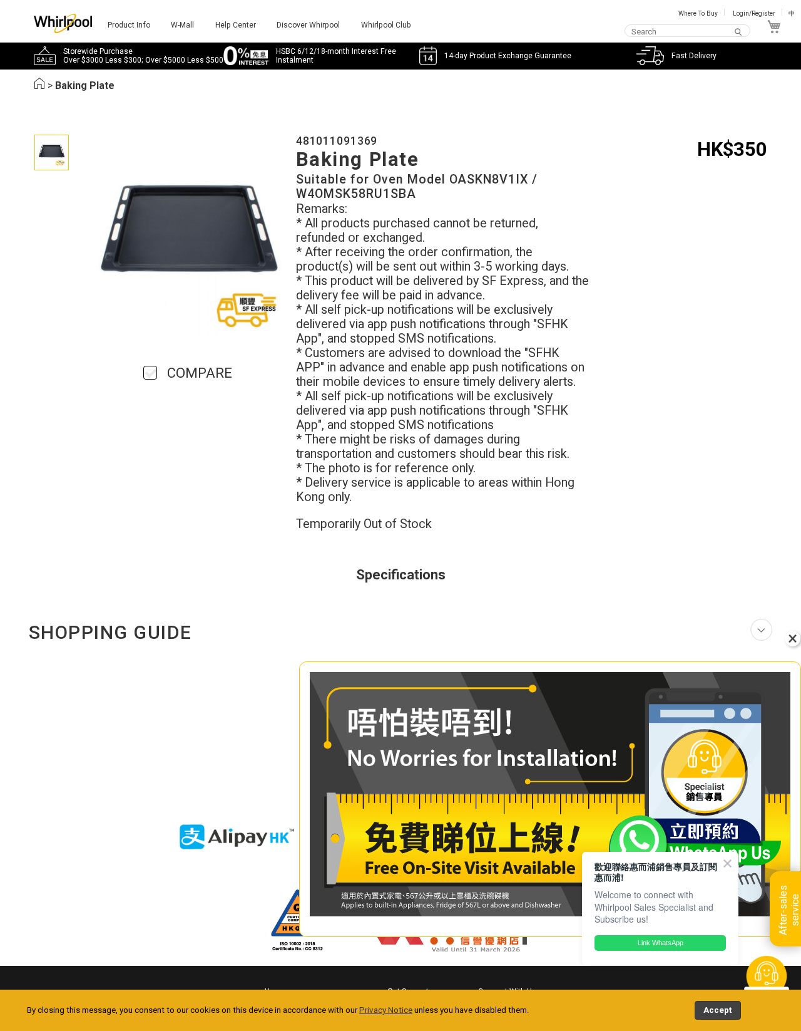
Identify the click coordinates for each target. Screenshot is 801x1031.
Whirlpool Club (386, 25)
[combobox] (687, 31)
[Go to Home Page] (39, 85)
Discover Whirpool (308, 25)
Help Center (235, 25)
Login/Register (754, 13)
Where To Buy (698, 13)
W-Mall (182, 25)
